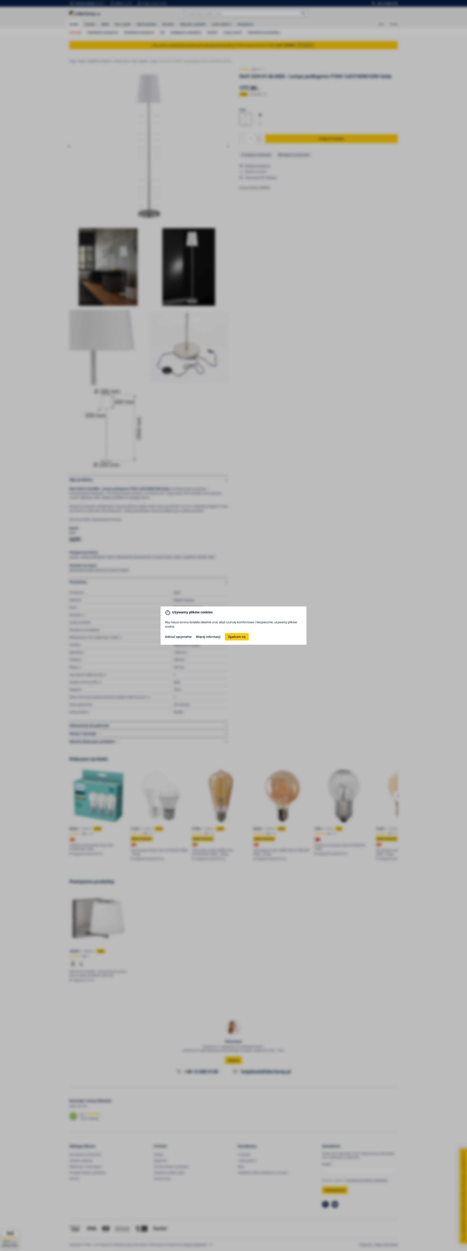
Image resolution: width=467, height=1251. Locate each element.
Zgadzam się (237, 637)
